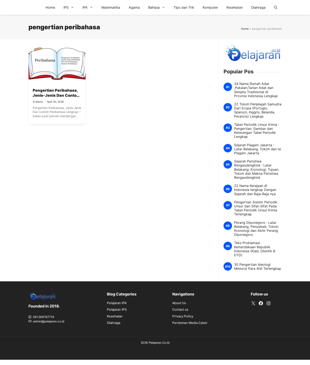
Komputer (210, 7)
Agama (134, 7)
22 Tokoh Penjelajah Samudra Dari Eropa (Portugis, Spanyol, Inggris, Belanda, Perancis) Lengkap (258, 110)
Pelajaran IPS (117, 309)
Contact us (180, 309)
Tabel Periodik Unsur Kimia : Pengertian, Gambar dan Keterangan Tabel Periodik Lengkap (256, 131)
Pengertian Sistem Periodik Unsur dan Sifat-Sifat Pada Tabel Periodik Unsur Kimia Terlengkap (255, 208)
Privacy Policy (182, 316)
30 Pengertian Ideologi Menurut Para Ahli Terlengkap (257, 267)
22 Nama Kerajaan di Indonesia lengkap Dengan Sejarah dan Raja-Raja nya (255, 190)
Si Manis (38, 101)
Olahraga (258, 7)
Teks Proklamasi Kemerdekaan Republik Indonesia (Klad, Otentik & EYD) (254, 249)
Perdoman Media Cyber (190, 323)
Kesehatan (234, 7)
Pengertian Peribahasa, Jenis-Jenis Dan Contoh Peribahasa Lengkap (56, 95)
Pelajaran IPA (117, 303)
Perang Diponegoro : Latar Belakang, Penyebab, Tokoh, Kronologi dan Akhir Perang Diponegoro (256, 229)
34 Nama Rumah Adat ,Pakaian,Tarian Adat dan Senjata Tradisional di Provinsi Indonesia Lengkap (256, 90)
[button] (276, 7)
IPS (66, 7)
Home (50, 7)
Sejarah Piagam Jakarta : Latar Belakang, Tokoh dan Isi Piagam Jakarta (257, 149)
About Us (179, 303)
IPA (85, 7)
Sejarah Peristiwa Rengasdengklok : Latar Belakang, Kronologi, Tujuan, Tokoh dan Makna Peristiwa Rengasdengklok (256, 169)
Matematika (110, 7)
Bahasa (154, 7)
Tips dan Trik (184, 7)
